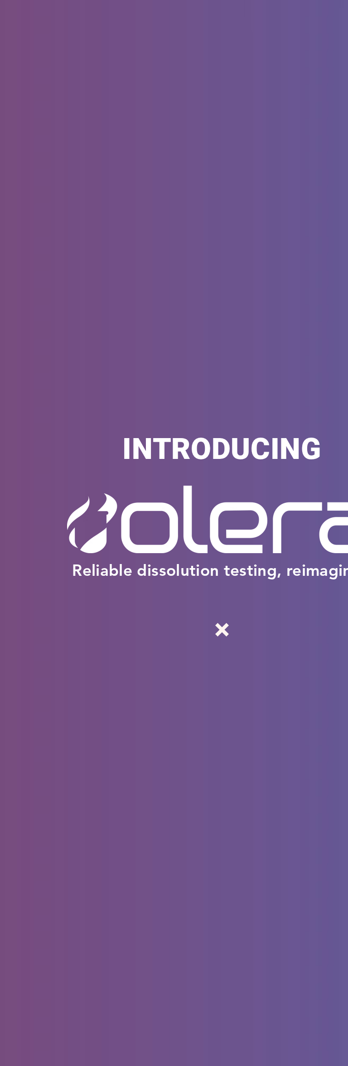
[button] (222, 630)
